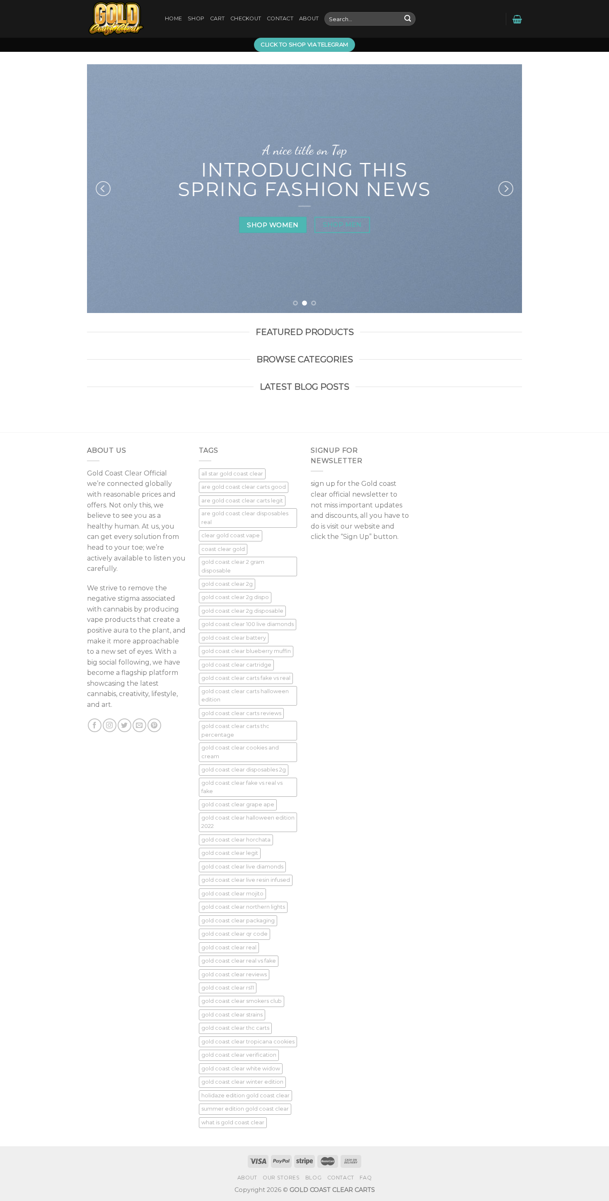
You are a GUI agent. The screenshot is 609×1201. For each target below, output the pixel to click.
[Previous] (103, 189)
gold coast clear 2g (227, 584)
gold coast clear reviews (234, 974)
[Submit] (408, 19)
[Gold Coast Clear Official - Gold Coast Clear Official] (119, 19)
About (309, 18)
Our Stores (281, 1177)
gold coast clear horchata (236, 840)
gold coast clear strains (232, 1015)
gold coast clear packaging (238, 920)
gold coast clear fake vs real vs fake (242, 787)
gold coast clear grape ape (237, 804)
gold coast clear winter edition (242, 1082)
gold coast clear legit (229, 853)
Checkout (245, 18)
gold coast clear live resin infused (245, 880)
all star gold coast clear (232, 474)
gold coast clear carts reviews (241, 713)
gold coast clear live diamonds (242, 867)
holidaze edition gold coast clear (245, 1095)
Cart (217, 18)
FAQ (366, 1177)
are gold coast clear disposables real (244, 517)
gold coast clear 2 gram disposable (232, 566)
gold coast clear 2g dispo (235, 597)
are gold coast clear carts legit (242, 500)
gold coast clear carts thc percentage (235, 730)
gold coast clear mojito (232, 893)
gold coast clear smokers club (241, 1001)
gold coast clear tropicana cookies (248, 1041)
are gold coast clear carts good (243, 487)
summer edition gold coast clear (245, 1109)
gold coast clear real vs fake (238, 961)
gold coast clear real (228, 947)
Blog (313, 1177)
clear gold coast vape (230, 535)
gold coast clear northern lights (243, 907)
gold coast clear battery (233, 638)
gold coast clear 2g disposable (242, 611)
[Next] (505, 189)
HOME (173, 18)
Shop (196, 18)
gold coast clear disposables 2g (243, 770)
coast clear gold (223, 549)
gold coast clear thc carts (235, 1028)
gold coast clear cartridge (236, 665)
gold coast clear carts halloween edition (245, 695)
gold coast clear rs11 (227, 988)
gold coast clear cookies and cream (240, 752)
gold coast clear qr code (234, 934)
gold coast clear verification (238, 1055)
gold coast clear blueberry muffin (246, 651)
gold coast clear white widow (240, 1068)
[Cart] (517, 19)
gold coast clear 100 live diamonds (247, 624)
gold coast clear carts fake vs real (245, 678)
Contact (280, 18)
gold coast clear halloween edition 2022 (248, 822)
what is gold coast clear (232, 1122)
